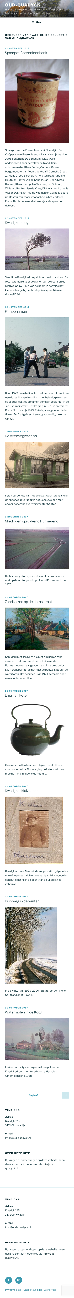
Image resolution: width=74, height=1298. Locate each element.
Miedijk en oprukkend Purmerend (31, 521)
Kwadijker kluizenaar (21, 791)
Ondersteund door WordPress (39, 1289)
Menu (39, 22)
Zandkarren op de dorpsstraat (28, 602)
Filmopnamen (16, 312)
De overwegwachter (21, 436)
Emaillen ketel (16, 695)
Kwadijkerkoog (17, 223)
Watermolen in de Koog (24, 1012)
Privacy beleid (13, 1289)
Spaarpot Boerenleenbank (26, 53)
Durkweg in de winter (22, 901)
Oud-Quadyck (23, 5)
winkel (9, 418)
